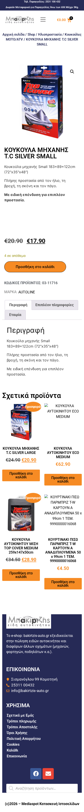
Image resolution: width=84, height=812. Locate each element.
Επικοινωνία (17, 756)
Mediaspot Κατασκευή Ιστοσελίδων (50, 804)
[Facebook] (35, 773)
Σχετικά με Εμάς (20, 715)
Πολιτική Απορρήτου (24, 739)
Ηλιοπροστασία (50, 34)
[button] (72, 72)
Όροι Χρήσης (17, 733)
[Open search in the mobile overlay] (42, 788)
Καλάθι (12, 750)
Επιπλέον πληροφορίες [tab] (54, 305)
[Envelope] (48, 773)
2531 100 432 (52, 1)
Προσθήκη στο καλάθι (35, 266)
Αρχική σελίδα (13, 34)
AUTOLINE (26, 292)
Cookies (13, 744)
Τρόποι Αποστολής (22, 727)
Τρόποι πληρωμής (21, 721)
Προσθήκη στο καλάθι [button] (21, 475)
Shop (31, 34)
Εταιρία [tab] (15, 315)
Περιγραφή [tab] (18, 305)
